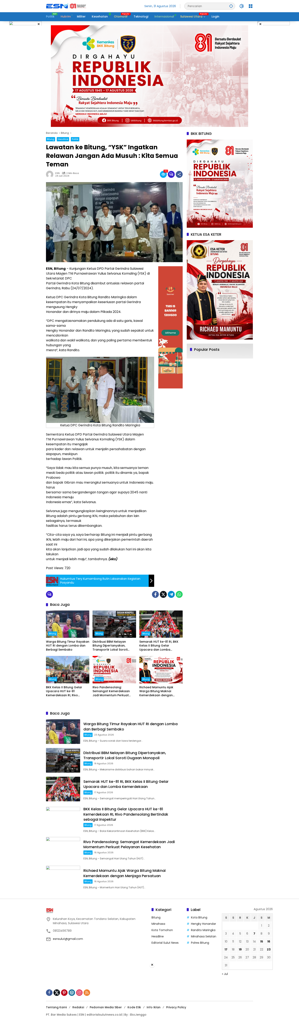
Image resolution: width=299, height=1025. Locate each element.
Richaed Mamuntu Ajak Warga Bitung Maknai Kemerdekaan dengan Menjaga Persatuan (156, 691)
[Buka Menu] (250, 6)
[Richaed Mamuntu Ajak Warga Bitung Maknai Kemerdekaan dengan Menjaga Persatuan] (161, 669)
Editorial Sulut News (165, 943)
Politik (75, 139)
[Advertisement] (149, 996)
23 (269, 949)
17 (226, 949)
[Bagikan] (179, 174)
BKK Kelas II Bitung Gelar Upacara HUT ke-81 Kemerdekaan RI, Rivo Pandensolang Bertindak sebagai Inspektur (64, 691)
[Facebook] (155, 594)
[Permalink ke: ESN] (50, 174)
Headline (63, 139)
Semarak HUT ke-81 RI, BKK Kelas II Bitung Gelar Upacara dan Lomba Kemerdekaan (158, 646)
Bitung (50, 139)
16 (268, 941)
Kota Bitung (199, 917)
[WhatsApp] (179, 594)
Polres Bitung (200, 943)
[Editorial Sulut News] (66, 6)
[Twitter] (163, 594)
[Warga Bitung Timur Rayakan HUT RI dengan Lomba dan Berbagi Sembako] (67, 624)
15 (261, 941)
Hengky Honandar (203, 924)
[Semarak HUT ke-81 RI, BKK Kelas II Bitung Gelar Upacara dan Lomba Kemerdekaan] (161, 624)
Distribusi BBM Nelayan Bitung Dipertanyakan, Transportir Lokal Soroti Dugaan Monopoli (110, 646)
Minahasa (158, 924)
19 (240, 949)
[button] (231, 6)
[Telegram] (171, 594)
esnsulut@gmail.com (68, 939)
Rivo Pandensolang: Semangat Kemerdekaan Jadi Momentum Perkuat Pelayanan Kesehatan (111, 691)
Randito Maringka (203, 930)
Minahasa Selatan (203, 936)
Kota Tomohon (162, 930)
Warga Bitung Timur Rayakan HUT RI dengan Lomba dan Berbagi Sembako (67, 646)
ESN (57, 173)
